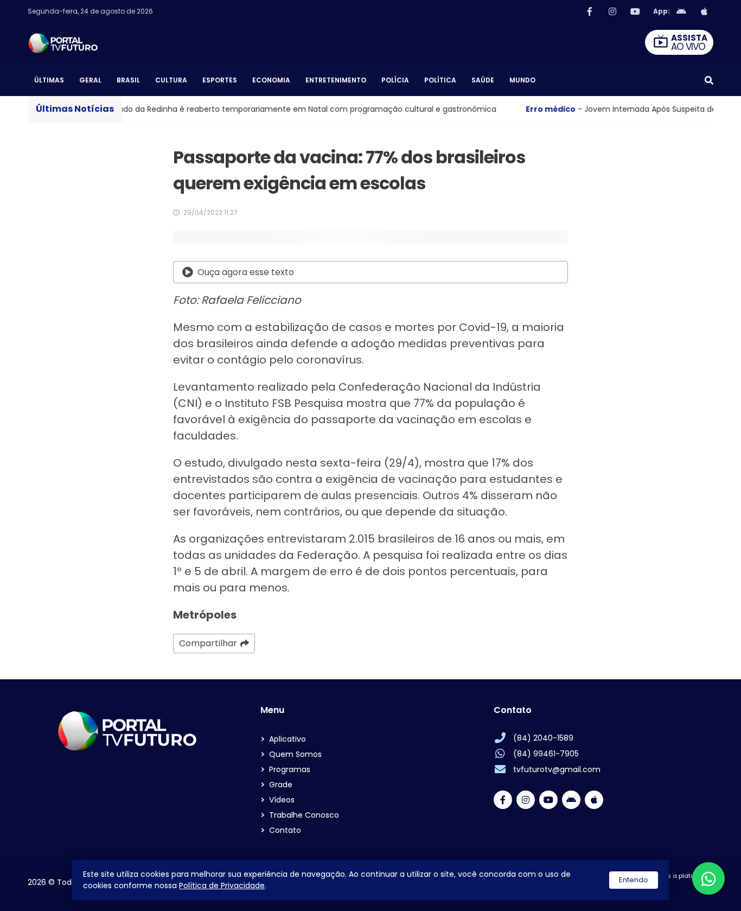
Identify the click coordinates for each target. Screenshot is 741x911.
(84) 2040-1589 (543, 737)
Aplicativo (287, 739)
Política (440, 80)
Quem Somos (295, 754)
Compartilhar (208, 643)
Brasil (128, 80)
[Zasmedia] (686, 889)
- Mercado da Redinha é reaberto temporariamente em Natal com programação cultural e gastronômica (243, 109)
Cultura (171, 80)
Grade (280, 784)
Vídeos (282, 799)
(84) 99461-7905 (546, 753)
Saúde (482, 80)
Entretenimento (335, 80)
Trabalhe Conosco (304, 815)
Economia (271, 80)
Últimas (49, 80)
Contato (285, 830)
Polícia (395, 80)
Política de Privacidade (222, 885)
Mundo (522, 80)
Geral (90, 80)
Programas (289, 769)
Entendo (633, 880)
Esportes (219, 80)
